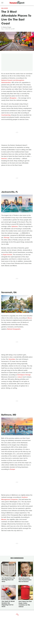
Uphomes (14, 226)
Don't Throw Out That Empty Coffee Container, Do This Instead (25, 604)
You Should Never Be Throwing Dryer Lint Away (8, 580)
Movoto (3, 519)
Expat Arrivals (7, 254)
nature (20, 377)
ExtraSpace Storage (24, 375)
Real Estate (4, 8)
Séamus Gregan (7, 27)
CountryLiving (5, 115)
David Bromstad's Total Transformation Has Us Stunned (25, 580)
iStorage (6, 237)
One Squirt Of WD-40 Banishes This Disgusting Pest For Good (8, 604)
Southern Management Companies (14, 498)
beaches (4, 158)
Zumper (12, 469)
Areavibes (12, 359)
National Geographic (14, 329)
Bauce (30, 318)
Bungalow (13, 98)
